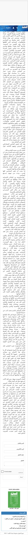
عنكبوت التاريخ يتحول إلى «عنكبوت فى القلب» (15, 518)
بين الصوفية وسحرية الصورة (19, 516)
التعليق (22, 460)
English (8, 28)
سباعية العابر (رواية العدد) (20, 523)
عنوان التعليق (21, 454)
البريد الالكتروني (20, 449)
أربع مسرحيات (22, 525)
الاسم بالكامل (21, 443)
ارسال (21, 477)
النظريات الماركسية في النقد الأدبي (18, 528)
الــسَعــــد (23, 521)
